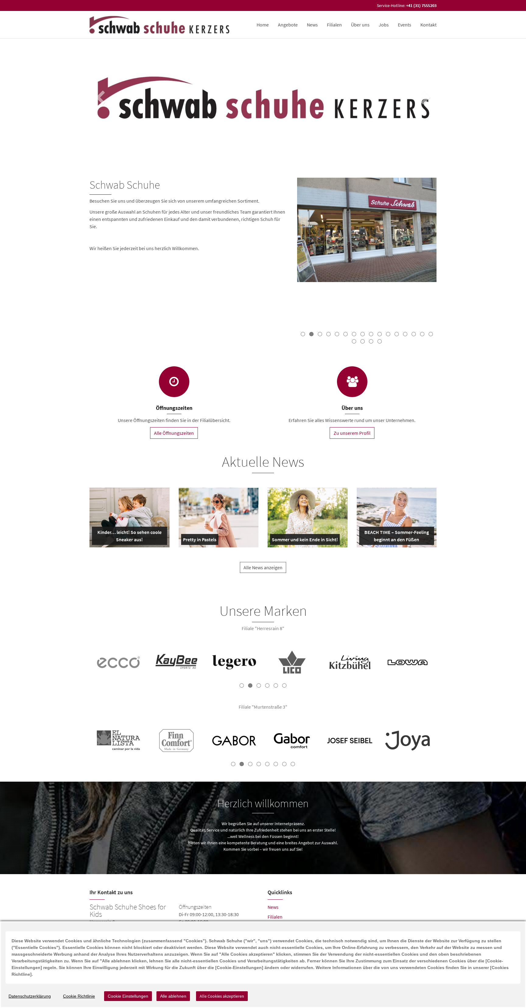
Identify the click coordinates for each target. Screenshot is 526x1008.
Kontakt (428, 25)
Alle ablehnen (173, 996)
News (312, 25)
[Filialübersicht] (174, 381)
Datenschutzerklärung (30, 996)
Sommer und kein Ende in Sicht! (305, 540)
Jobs (384, 25)
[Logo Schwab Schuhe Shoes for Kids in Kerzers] (159, 24)
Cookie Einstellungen (128, 996)
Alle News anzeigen (263, 567)
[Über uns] (352, 381)
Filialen (334, 25)
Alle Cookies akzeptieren (222, 996)
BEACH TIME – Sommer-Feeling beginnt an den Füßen (396, 537)
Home (263, 25)
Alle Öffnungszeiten (174, 433)
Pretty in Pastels (199, 540)
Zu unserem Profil (352, 433)
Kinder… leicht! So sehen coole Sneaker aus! (129, 537)
